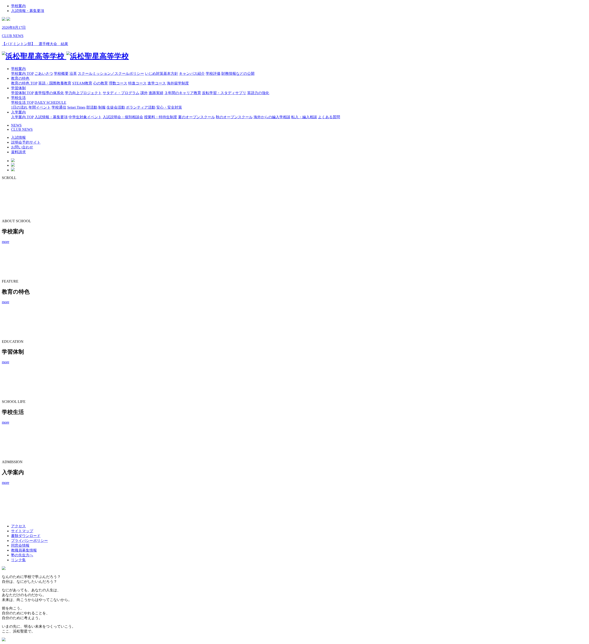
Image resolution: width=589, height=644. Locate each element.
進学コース (156, 83)
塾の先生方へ (22, 555)
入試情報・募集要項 (27, 11)
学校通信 (59, 107)
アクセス (18, 526)
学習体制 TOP (22, 93)
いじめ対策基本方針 (161, 73)
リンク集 (18, 560)
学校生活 (18, 98)
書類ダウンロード (25, 536)
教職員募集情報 (24, 550)
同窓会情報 (20, 545)
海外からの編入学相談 (272, 117)
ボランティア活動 (140, 107)
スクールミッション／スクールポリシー (111, 73)
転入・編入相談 (304, 117)
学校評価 (213, 73)
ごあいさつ (44, 73)
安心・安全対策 (169, 107)
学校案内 (18, 6)
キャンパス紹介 (192, 73)
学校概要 (61, 73)
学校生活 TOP (22, 102)
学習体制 (18, 88)
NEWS (16, 125)
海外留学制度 (178, 83)
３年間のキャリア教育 (182, 93)
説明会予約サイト (25, 142)
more (5, 242)
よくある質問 (329, 117)
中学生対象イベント (85, 117)
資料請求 (18, 152)
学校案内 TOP (22, 73)
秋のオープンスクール (234, 117)
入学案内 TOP (22, 117)
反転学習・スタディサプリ (224, 93)
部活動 (91, 107)
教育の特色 (20, 78)
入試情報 (18, 137)
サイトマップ (22, 531)
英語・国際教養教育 (54, 83)
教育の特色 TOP (24, 83)
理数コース (118, 83)
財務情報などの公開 (237, 73)
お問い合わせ (22, 147)
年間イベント (40, 107)
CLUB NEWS (22, 129)
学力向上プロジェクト (83, 93)
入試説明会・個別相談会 (123, 117)
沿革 (73, 73)
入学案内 (18, 112)
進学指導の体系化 (49, 93)
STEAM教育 (82, 83)
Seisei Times (76, 107)
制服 (102, 107)
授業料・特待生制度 (160, 117)
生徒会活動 (116, 107)
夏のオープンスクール (196, 117)
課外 (144, 93)
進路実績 (156, 93)
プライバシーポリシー (29, 541)
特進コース (137, 83)
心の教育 (100, 83)
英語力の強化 (258, 93)
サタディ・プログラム (121, 93)
